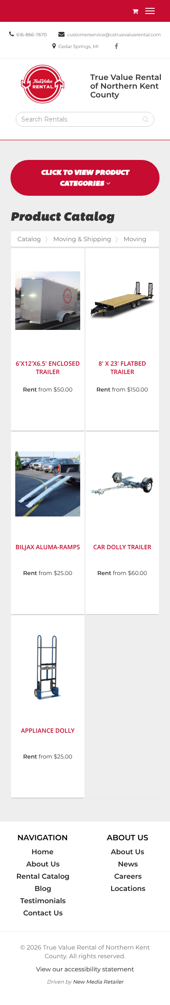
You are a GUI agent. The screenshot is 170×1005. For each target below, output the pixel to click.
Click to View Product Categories (85, 178)
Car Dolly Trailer (122, 547)
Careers (128, 876)
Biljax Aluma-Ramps (47, 547)
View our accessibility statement (85, 969)
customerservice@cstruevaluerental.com (114, 35)
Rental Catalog (43, 876)
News (128, 864)
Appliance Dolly (48, 731)
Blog (42, 888)
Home (42, 852)
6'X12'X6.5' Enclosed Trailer (48, 368)
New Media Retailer (98, 981)
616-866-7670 (32, 35)
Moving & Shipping (82, 239)
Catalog (29, 239)
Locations (127, 888)
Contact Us (43, 913)
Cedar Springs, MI (78, 46)
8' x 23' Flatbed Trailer (122, 368)
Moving (134, 239)
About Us (43, 864)
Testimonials (42, 901)
